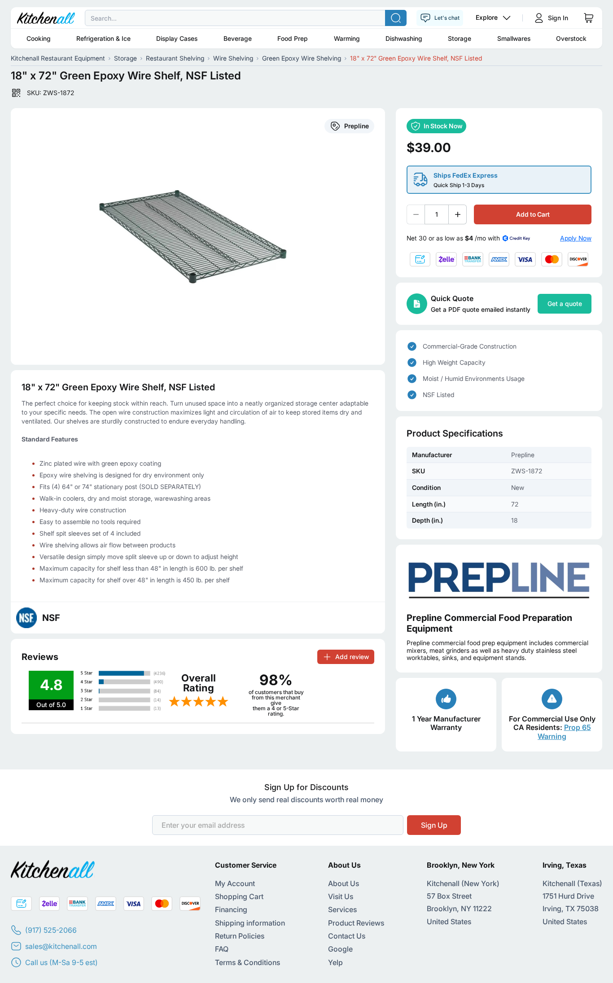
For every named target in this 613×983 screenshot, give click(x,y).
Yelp (335, 962)
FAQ (221, 948)
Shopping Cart (239, 896)
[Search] (396, 18)
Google (340, 948)
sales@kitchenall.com (61, 946)
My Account (235, 883)
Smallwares (513, 38)
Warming (347, 38)
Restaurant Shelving (175, 58)
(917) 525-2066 (51, 930)
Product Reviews (356, 922)
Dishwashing (403, 38)
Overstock (571, 38)
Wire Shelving (233, 58)
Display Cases (176, 38)
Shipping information (250, 922)
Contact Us (346, 935)
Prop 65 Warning (564, 731)
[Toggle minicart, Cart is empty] (589, 18)
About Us (343, 883)
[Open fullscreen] (198, 236)
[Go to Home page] (46, 18)
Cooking (38, 38)
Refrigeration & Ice (103, 38)
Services (342, 909)
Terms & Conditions (247, 962)
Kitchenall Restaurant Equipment (58, 58)
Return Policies (239, 935)
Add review (352, 656)
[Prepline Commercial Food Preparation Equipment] (499, 578)
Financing (231, 909)
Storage (459, 38)
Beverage (237, 38)
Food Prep (292, 38)
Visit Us (340, 896)
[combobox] (306, 18)
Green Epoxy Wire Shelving (301, 58)
